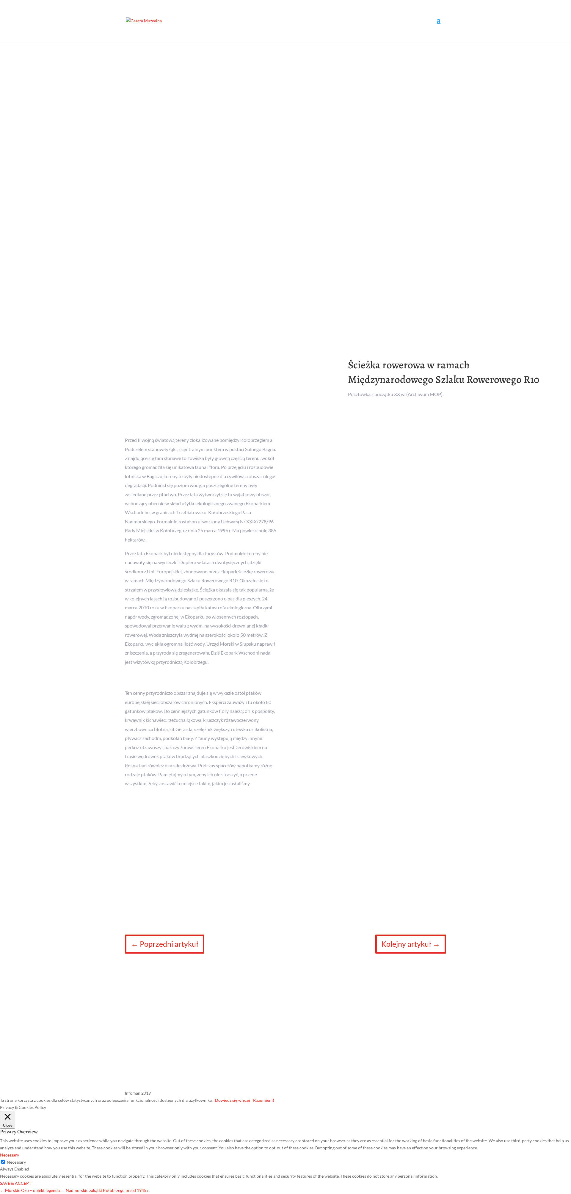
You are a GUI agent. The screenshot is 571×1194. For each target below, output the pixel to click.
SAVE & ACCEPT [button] (15, 1183)
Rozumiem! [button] (263, 1100)
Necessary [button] (9, 1154)
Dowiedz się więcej (232, 1100)
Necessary (16, 1162)
